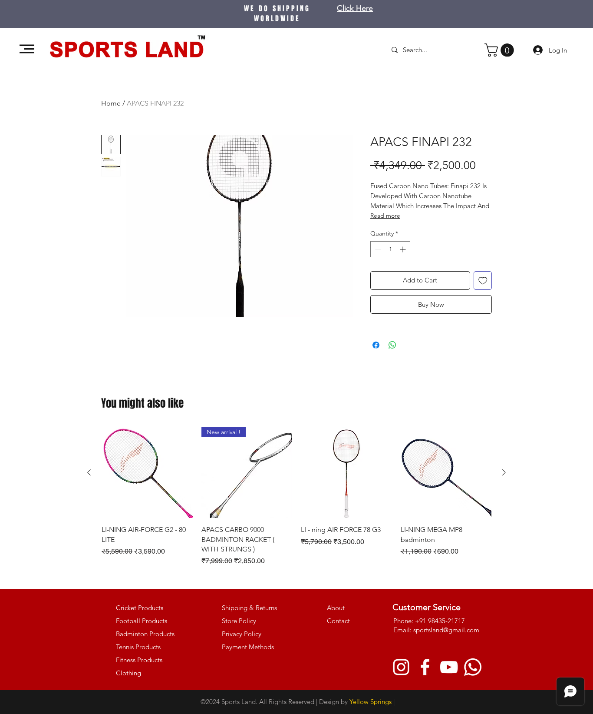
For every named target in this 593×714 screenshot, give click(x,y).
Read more (385, 215)
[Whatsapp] (473, 667)
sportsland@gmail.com (446, 630)
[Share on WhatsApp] (392, 345)
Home (111, 103)
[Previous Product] (89, 472)
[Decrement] (377, 249)
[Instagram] (401, 667)
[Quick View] (147, 472)
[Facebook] (425, 667)
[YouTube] (449, 667)
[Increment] (403, 249)
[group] (296, 497)
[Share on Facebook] (376, 345)
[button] (27, 49)
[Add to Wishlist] (483, 280)
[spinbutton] (390, 249)
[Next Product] (504, 472)
